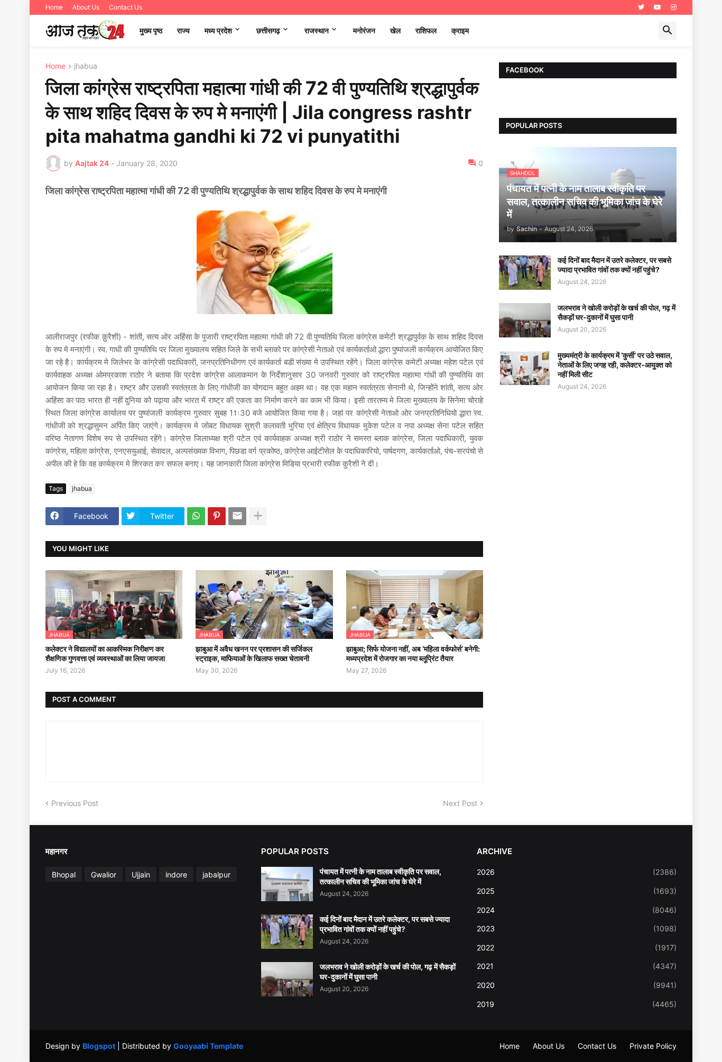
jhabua (85, 66)
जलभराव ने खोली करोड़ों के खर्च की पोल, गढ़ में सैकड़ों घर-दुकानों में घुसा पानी (616, 312)
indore (176, 874)
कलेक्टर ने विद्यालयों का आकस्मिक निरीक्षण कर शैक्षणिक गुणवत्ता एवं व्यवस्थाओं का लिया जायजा (105, 653)
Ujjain (141, 874)
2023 (577, 928)
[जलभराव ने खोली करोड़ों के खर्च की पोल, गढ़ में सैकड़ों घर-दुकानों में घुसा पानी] (525, 320)
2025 (577, 890)
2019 (577, 1004)
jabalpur (216, 874)
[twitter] (641, 7)
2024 (577, 909)
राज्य (183, 30)
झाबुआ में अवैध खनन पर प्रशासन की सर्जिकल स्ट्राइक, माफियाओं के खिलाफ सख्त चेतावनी (254, 653)
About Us (85, 7)
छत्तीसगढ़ (268, 30)
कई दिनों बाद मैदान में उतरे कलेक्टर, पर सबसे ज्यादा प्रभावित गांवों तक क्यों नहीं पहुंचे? (614, 264)
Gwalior (103, 874)
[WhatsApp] (196, 516)
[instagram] (674, 7)
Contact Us (125, 7)
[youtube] (657, 7)
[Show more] (258, 516)
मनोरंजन (364, 30)
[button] (668, 31)
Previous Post (74, 803)
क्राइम (460, 30)
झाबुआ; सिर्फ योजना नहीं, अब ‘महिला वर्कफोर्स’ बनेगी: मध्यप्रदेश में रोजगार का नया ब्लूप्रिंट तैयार (413, 653)
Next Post (460, 803)
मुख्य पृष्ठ (151, 30)
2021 (577, 966)
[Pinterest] (217, 516)
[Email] (237, 516)
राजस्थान (316, 30)
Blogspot (98, 1045)
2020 (577, 985)
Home (54, 7)
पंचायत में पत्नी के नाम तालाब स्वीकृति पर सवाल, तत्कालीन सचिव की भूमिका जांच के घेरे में (380, 876)
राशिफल (426, 30)
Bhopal (64, 874)
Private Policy (653, 1045)
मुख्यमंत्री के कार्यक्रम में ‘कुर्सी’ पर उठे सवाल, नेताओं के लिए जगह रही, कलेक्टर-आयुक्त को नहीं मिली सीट (615, 365)
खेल (395, 30)
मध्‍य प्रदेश (218, 30)
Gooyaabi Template (208, 1045)
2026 (577, 871)
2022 (577, 947)
